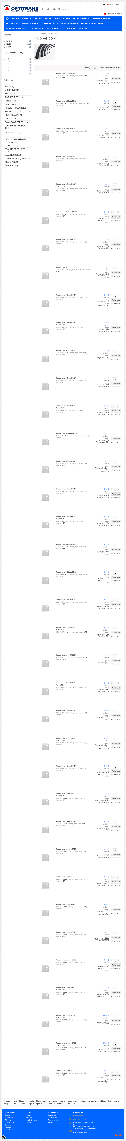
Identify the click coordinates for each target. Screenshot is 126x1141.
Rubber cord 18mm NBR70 (66, 988)
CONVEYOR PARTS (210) (16, 122)
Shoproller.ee (118, 1135)
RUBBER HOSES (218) (15, 108)
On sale (29, 1117)
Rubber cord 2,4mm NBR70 (66, 156)
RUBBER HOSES (101, 18)
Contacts (70, 28)
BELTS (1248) (11, 94)
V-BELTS (26, 18)
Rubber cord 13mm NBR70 (66, 877)
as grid (95, 68)
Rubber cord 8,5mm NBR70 (66, 710)
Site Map (29, 1122)
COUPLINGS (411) (13, 119)
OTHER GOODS (54, 28)
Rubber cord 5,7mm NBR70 (66, 489)
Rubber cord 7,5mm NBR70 (66, 627)
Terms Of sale (9, 1117)
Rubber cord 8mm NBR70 (65, 683)
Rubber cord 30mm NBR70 (66, 1071)
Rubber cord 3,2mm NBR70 (66, 295)
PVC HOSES (12, 23)
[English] (108, 4)
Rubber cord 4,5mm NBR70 (66, 378)
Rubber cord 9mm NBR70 (65, 738)
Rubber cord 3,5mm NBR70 (66, 323)
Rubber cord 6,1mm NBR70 (66, 544)
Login (112, 4)
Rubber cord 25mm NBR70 (66, 1043)
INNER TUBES (52, 18)
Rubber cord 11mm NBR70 (66, 821)
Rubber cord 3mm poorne (65, 267)
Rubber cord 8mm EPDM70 (66, 655)
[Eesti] (104, 4)
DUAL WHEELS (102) (14, 104)
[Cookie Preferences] (3, 1137)
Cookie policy (9, 1122)
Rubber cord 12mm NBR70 (66, 849)
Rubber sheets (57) (13, 132)
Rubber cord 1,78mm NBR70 (66, 101)
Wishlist (50, 1122)
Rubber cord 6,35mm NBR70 (66, 572)
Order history (52, 1117)
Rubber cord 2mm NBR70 (65, 129)
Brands (28, 1115)
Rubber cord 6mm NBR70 (65, 517)
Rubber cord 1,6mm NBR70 (66, 73)
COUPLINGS (47, 23)
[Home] (7, 18)
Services (82, 28)
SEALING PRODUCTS (17, 28)
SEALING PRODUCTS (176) (15, 150)
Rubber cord (58, 34)
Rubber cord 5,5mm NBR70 (66, 461)
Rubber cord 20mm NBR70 (66, 1015)
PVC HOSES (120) (13, 111)
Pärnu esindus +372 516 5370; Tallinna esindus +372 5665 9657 (84, 1126)
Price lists (8, 1120)
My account (52, 1115)
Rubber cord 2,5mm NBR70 (66, 184)
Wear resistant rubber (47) (16, 139)
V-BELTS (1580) (12, 90)
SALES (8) (9, 86)
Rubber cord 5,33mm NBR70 (66, 433)
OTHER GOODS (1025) (15, 158)
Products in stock (32, 1120)
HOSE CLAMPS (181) (14, 115)
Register (118, 4)
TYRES (66, 18)
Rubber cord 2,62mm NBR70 (66, 212)
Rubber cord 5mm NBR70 (65, 406)
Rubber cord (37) (13, 146)
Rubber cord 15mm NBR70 (66, 932)
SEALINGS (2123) (13, 155)
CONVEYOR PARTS (67, 23)
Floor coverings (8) (13, 136)
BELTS (38, 18)
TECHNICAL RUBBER (92, 23)
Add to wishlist (115, 82)
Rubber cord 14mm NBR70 (66, 904)
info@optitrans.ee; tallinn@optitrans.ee (80, 1130)
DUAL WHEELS (81, 18)
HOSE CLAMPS (30, 23)
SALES (15, 18)
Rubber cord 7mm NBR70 (65, 600)
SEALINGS (37, 28)
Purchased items (53, 1120)
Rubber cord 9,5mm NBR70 (66, 766)
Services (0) (11, 166)
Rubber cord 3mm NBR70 (65, 239)
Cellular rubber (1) (13, 142)
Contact (7, 1115)
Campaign (8, 1125)
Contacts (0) (11, 162)
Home (36, 34)
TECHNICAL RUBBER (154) (15, 127)
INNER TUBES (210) (14, 97)
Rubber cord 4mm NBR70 (65, 350)
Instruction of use (10, 1130)
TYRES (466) (10, 101)
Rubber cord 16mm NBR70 (66, 960)
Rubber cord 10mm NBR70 (66, 794)
